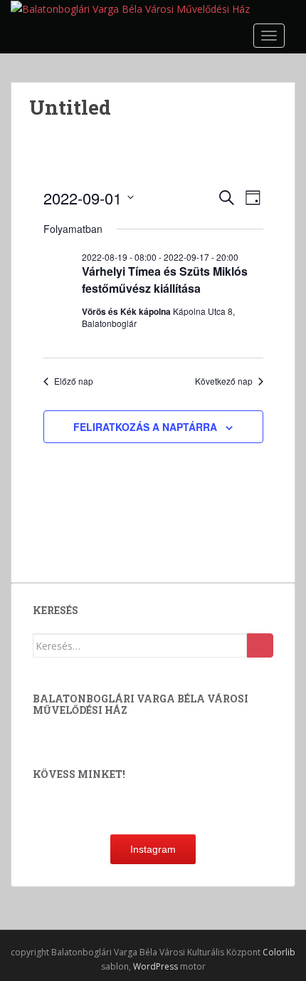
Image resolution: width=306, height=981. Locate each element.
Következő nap (224, 381)
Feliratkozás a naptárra (145, 427)
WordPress (155, 966)
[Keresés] (260, 645)
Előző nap (73, 381)
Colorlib (279, 952)
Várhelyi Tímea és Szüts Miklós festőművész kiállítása (165, 279)
